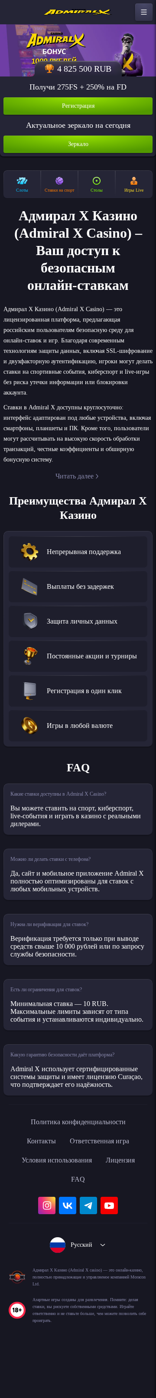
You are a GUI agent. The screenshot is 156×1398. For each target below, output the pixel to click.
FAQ (78, 1218)
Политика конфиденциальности (78, 1161)
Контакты (36, 1180)
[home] (78, 12)
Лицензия (126, 1199)
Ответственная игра (101, 1180)
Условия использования (54, 1199)
